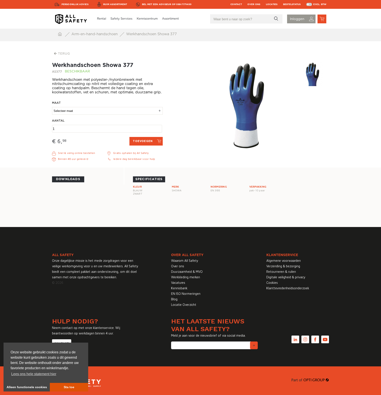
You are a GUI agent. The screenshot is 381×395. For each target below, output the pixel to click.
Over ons (253, 4)
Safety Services (121, 18)
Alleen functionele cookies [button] (27, 387)
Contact (236, 4)
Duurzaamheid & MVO (187, 271)
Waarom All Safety (184, 260)
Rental (101, 18)
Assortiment (170, 18)
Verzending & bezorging (283, 266)
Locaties (272, 4)
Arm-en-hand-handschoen (95, 34)
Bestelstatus (292, 4)
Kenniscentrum (147, 18)
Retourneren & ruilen (281, 271)
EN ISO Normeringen (185, 293)
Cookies (272, 282)
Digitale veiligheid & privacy (285, 277)
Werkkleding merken (185, 277)
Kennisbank (179, 288)
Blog (174, 299)
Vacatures (178, 282)
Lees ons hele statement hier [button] (33, 374)
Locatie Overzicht (183, 304)
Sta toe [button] (69, 387)
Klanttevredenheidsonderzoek (287, 288)
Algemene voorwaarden (283, 260)
